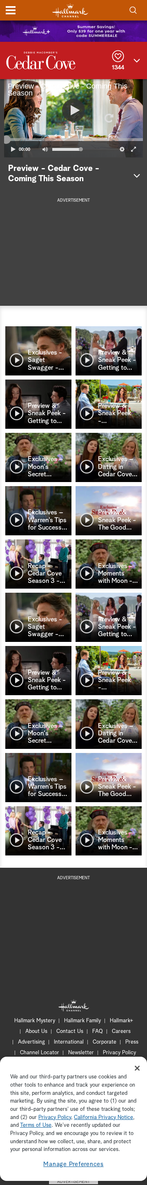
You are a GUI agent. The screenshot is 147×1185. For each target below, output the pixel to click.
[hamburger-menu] (11, 10)
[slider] (73, 140)
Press (131, 1042)
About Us (36, 1031)
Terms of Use (35, 1125)
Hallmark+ (121, 1021)
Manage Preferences (73, 1164)
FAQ (97, 1031)
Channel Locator (39, 1052)
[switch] (45, 149)
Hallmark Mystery (34, 1021)
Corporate (104, 1042)
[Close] (137, 1068)
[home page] (70, 10)
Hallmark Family (82, 1021)
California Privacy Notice (103, 1117)
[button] (39, 118)
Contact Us (69, 1031)
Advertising (31, 1042)
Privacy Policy (119, 1052)
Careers (121, 1031)
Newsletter (81, 1052)
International (69, 1042)
